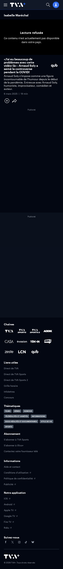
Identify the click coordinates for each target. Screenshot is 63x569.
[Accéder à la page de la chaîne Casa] (9, 341)
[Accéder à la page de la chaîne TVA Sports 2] (35, 331)
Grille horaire (11, 385)
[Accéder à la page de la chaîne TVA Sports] (22, 331)
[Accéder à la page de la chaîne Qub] (35, 352)
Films (7, 411)
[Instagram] (19, 542)
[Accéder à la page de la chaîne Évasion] (22, 341)
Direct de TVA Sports (15, 374)
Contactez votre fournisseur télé (21, 451)
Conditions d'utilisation (16, 472)
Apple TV (9, 510)
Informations (38, 416)
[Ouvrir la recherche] (48, 5)
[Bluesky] (33, 542)
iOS (6, 498)
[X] (12, 542)
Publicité (8, 484)
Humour (28, 411)
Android (8, 504)
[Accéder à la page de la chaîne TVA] (9, 331)
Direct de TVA (11, 368)
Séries (17, 411)
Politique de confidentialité (18, 478)
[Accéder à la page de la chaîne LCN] (22, 352)
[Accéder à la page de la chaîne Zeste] (9, 352)
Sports (8, 427)
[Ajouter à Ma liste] (7, 101)
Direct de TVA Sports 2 (16, 380)
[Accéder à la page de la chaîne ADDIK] (48, 331)
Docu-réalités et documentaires (21, 421)
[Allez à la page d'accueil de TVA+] (18, 5)
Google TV (9, 516)
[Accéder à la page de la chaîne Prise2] (48, 341)
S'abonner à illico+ (13, 445)
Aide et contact (12, 466)
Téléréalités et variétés (16, 416)
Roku (6, 527)
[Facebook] (5, 542)
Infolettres (9, 391)
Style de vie (46, 421)
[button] (5, 5)
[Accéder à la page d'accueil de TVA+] (11, 556)
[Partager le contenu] (14, 101)
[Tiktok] (26, 542)
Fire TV (7, 521)
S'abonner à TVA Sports (16, 439)
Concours (9, 397)
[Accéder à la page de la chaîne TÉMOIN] (35, 341)
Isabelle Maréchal (16, 15)
